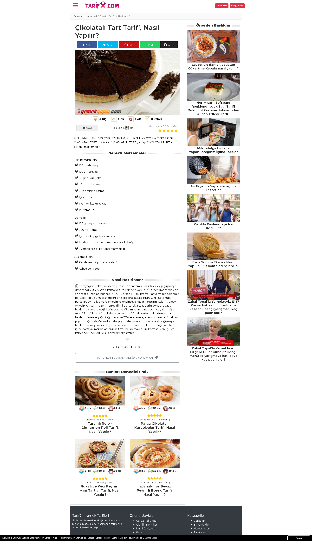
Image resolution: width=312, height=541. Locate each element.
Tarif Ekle (221, 5)
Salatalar (199, 532)
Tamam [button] (299, 538)
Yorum (120, 128)
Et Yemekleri (202, 524)
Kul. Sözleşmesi (146, 528)
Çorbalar (199, 520)
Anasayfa (78, 16)
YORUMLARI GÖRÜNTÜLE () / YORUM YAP (126, 357)
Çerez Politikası (146, 520)
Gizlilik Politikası (147, 524)
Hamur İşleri (91, 16)
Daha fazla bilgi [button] (150, 538)
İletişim (141, 532)
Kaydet (88, 128)
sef (131, 128)
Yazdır (170, 45)
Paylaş (88, 45)
